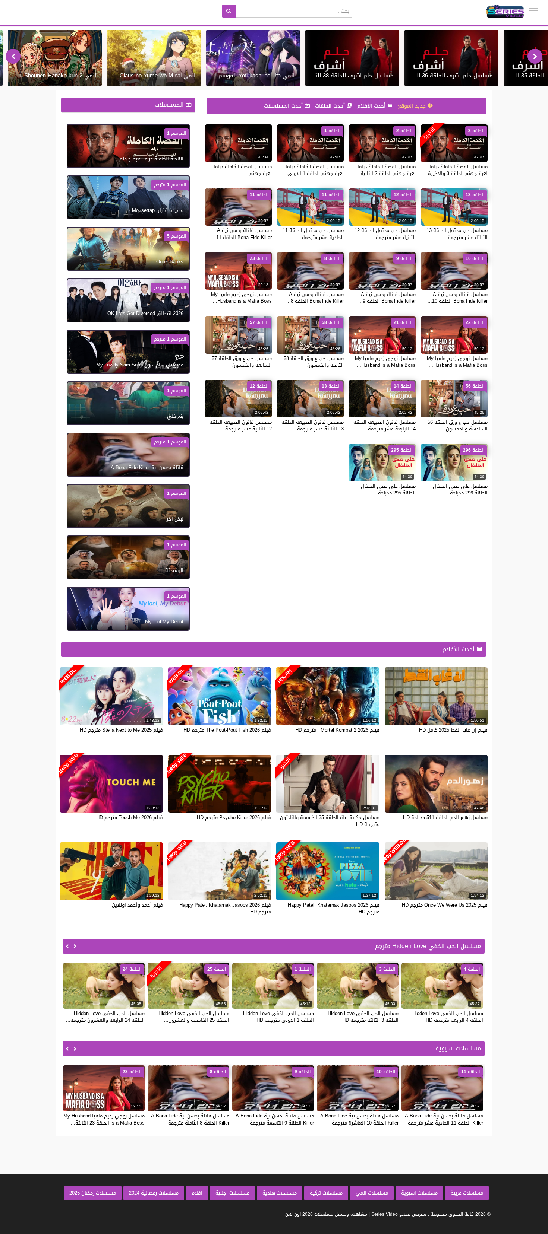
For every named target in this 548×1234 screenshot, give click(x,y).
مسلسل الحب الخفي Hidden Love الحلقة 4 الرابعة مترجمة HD (447, 1017)
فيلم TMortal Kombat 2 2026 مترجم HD (337, 730)
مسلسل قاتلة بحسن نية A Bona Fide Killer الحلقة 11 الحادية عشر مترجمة (444, 1119)
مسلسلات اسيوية (419, 1193)
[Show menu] (533, 11)
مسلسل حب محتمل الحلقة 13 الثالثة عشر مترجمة (457, 234)
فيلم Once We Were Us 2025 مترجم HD (445, 905)
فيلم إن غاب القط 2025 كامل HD (453, 730)
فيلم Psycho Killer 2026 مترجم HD (234, 817)
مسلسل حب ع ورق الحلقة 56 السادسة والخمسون (458, 425)
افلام (197, 1193)
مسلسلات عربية (467, 1193)
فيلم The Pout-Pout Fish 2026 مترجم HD (227, 730)
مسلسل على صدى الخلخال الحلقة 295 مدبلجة (388, 489)
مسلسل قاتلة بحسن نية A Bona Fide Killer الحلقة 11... (242, 234)
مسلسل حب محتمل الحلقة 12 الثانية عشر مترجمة (385, 234)
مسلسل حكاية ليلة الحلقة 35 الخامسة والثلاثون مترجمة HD (329, 821)
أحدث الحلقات (331, 106)
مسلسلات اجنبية (232, 1193)
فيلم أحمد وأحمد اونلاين (137, 905)
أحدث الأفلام (372, 106)
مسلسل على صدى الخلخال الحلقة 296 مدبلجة (460, 489)
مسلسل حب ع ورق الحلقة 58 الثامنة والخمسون (314, 362)
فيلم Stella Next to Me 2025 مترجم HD (121, 730)
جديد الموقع (413, 106)
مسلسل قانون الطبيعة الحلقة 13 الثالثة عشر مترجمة (312, 425)
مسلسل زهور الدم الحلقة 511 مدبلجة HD (445, 817)
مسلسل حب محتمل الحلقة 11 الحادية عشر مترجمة (313, 234)
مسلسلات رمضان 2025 (92, 1193)
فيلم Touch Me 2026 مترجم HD (129, 817)
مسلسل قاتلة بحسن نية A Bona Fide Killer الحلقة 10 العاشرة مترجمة (359, 1119)
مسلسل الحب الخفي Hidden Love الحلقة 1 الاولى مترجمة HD (278, 1017)
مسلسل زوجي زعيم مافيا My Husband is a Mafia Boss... (241, 298)
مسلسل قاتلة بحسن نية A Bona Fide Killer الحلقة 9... (387, 298)
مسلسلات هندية (279, 1193)
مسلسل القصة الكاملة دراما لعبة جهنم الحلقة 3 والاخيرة (458, 170)
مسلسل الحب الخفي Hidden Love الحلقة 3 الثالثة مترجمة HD (363, 1017)
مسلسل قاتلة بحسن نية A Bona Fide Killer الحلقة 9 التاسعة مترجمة (275, 1119)
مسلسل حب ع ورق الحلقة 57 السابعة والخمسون (242, 362)
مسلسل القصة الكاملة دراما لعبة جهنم (243, 170)
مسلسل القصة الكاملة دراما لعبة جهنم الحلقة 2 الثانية (387, 170)
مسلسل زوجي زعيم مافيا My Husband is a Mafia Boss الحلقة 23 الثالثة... (104, 1119)
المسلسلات (170, 105)
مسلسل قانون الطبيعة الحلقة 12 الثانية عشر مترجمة (241, 425)
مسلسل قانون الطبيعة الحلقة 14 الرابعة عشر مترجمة (384, 425)
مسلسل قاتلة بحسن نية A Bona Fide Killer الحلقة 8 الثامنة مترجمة (190, 1119)
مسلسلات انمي (372, 1193)
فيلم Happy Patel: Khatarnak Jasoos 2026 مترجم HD (333, 908)
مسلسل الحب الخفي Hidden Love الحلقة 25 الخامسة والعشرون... (193, 1017)
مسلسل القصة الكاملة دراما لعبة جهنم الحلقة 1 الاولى (315, 170)
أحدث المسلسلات (284, 106)
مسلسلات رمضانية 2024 (154, 1193)
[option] (451, 58)
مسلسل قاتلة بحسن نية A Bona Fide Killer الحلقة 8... (315, 298)
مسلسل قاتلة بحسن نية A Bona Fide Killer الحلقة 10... (458, 298)
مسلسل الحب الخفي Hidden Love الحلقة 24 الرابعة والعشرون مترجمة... (105, 1017)
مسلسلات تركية (326, 1193)
